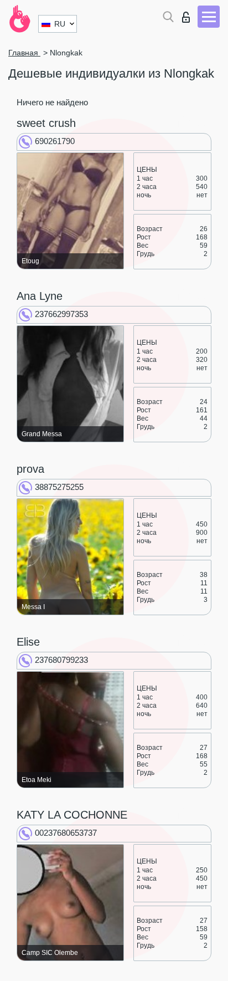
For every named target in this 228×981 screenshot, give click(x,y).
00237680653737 (66, 832)
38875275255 (59, 487)
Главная (24, 52)
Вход (188, 14)
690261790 (55, 141)
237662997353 (61, 314)
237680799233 (61, 660)
